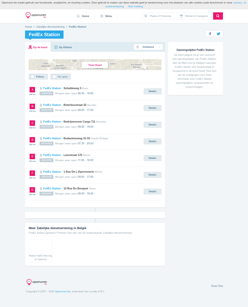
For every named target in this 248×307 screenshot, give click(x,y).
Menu (108, 16)
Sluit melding (135, 6)
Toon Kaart (95, 65)
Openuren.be (62, 291)
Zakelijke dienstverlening (50, 26)
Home (85, 16)
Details (152, 91)
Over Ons (217, 285)
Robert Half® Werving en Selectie (40, 257)
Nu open (63, 76)
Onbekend (148, 47)
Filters (40, 76)
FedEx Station (65, 88)
